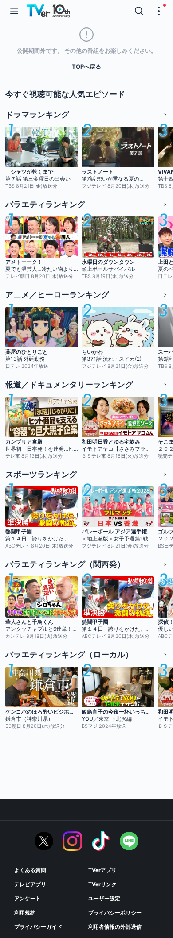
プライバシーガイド (38, 926)
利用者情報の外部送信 (115, 926)
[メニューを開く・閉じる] (159, 11)
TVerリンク (102, 884)
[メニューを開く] (14, 11)
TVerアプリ (102, 870)
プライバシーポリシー (115, 912)
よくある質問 (30, 870)
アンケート (27, 898)
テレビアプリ (30, 884)
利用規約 (24, 912)
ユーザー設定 (104, 898)
